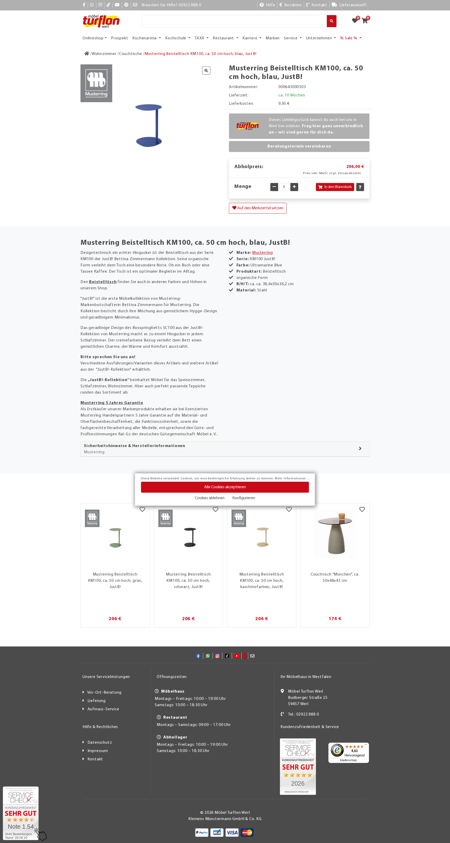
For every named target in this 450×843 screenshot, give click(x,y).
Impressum (98, 751)
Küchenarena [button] (145, 38)
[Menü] (366, 746)
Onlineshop (93, 38)
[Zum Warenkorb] (366, 21)
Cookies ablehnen (209, 498)
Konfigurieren (243, 498)
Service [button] (291, 38)
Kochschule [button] (176, 38)
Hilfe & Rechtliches (100, 727)
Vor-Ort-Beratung (104, 693)
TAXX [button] (200, 38)
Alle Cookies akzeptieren (225, 487)
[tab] (225, 449)
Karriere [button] (250, 38)
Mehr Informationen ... (292, 478)
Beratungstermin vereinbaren (299, 146)
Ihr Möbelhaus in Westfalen (306, 677)
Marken (273, 38)
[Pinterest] (126, 5)
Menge (243, 186)
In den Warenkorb (338, 187)
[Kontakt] (282, 714)
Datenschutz (100, 743)
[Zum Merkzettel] (356, 21)
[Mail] (135, 5)
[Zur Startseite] (86, 54)
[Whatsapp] (92, 5)
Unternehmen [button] (319, 38)
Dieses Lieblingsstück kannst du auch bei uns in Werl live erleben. (316, 126)
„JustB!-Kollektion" (108, 380)
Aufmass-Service (103, 709)
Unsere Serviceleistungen (106, 677)
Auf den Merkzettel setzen (259, 208)
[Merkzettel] (142, 509)
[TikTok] (108, 5)
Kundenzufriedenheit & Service (309, 727)
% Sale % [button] (349, 38)
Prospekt (119, 38)
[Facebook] (84, 5)
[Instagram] (100, 5)
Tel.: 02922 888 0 (303, 714)
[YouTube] (117, 5)
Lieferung (97, 701)
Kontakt (95, 759)
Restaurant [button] (224, 38)
